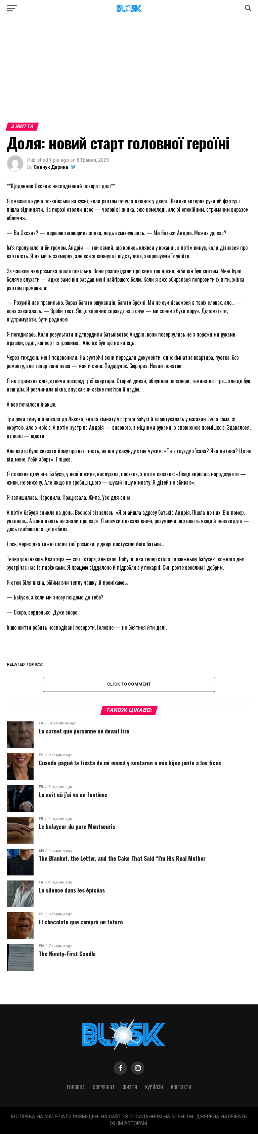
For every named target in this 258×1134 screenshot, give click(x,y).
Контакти (181, 1086)
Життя (130, 1086)
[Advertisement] (129, 73)
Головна (76, 1086)
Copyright (104, 1086)
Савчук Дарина (51, 167)
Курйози (154, 1086)
